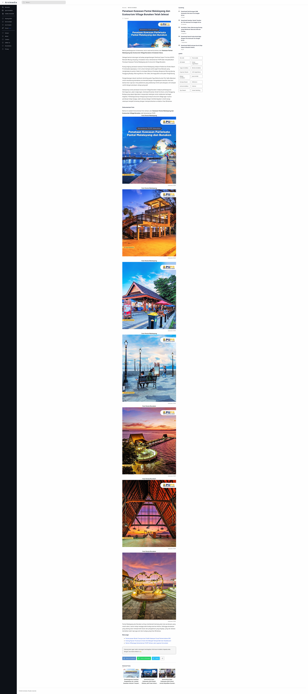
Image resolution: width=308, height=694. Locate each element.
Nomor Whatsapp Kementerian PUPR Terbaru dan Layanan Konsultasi (147, 643)
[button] (129, 658)
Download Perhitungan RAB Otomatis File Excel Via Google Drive (190, 13)
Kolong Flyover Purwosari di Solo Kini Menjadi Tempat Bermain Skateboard (148, 641)
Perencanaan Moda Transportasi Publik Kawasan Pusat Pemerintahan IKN (148, 638)
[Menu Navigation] (3, 2)
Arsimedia (11, 2)
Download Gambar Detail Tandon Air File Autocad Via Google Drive (191, 21)
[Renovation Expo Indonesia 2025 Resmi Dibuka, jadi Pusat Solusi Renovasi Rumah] (149, 673)
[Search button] (24, 2)
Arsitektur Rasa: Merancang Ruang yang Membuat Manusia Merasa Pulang (191, 29)
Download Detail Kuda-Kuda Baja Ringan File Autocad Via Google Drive (191, 38)
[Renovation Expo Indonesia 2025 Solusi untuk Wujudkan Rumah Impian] (167, 673)
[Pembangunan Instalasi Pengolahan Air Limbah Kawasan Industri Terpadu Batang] (131, 674)
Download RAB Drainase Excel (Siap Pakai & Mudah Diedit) (191, 46)
